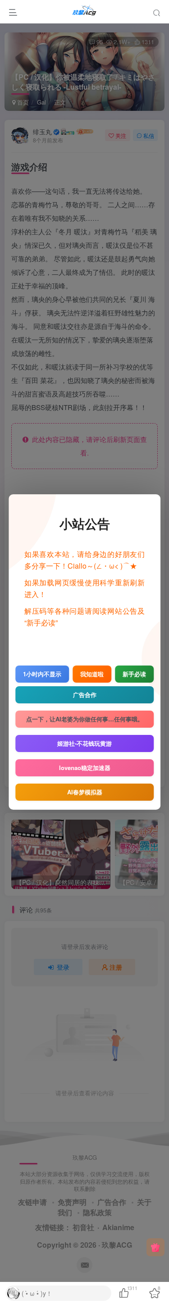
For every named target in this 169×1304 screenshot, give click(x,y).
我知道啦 (92, 674)
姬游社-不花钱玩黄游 (84, 743)
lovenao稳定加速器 (84, 767)
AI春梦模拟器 (84, 792)
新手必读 (134, 674)
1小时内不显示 (42, 674)
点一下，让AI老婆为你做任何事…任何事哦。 (84, 719)
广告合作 (84, 694)
